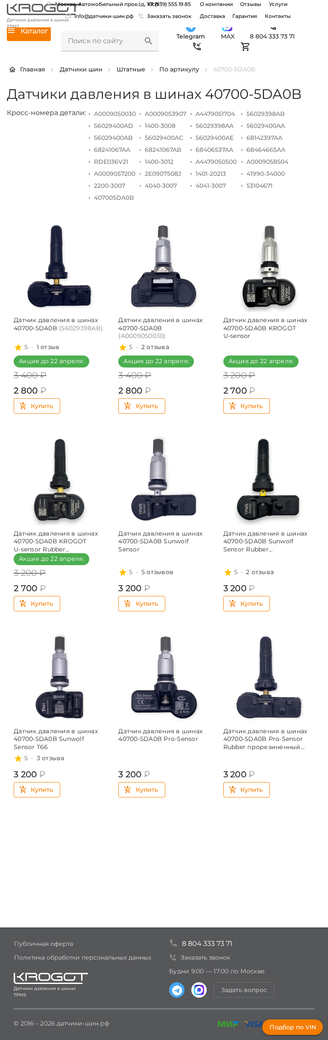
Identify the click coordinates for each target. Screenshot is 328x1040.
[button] (149, 41)
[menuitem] (100, 16)
